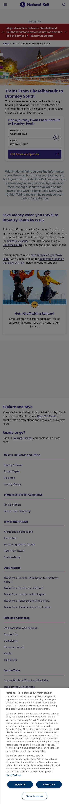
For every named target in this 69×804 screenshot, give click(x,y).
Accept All (49, 784)
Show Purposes (34, 796)
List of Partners (13, 775)
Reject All (20, 784)
